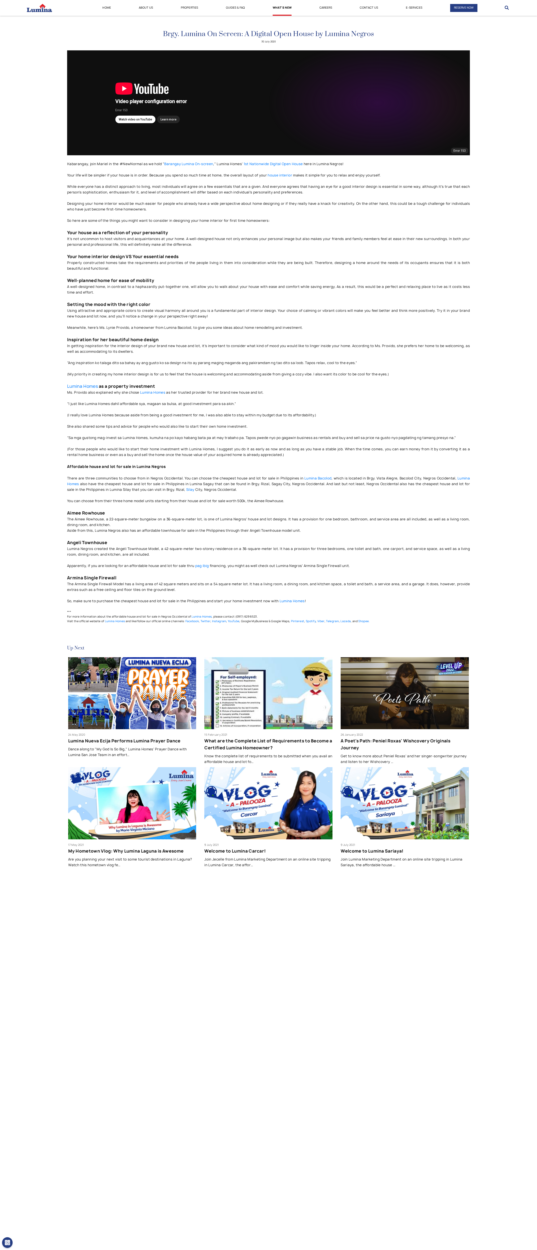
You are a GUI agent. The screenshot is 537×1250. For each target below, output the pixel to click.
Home (106, 7)
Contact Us (369, 7)
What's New (282, 7)
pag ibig (202, 565)
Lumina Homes (82, 386)
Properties (189, 7)
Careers (325, 7)
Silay (190, 489)
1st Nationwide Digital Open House (273, 164)
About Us (146, 7)
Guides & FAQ (235, 7)
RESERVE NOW (464, 7)
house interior (280, 175)
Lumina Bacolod (317, 478)
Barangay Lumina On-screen (188, 164)
